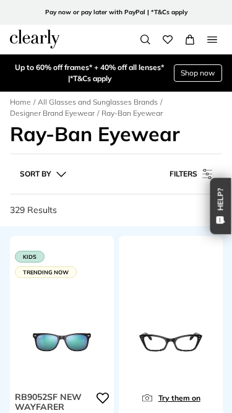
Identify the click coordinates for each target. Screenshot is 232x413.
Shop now (198, 72)
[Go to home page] (34, 39)
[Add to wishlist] (103, 397)
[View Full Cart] (190, 40)
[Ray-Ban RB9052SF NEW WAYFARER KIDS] (62, 339)
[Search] (145, 40)
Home (20, 102)
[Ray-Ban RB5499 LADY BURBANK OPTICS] (171, 339)
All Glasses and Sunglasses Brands (98, 102)
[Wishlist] (168, 40)
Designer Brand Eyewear (52, 113)
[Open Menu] (212, 40)
